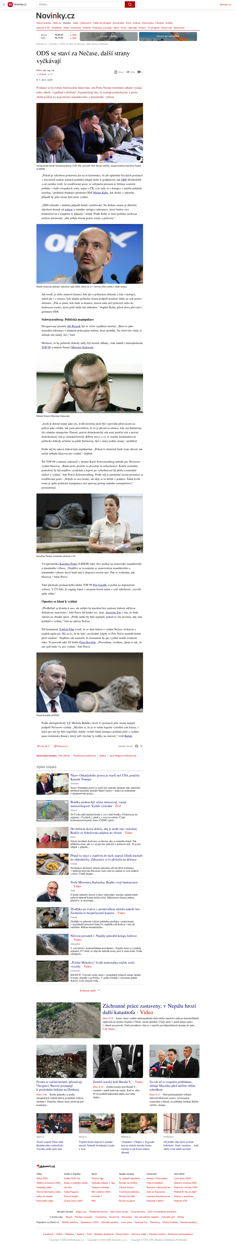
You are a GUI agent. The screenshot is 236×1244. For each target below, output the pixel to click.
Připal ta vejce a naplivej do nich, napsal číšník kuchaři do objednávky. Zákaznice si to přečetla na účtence (106, 857)
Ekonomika (147, 23)
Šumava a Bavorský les (158, 1187)
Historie (87, 27)
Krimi (128, 23)
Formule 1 (97, 1196)
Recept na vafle (127, 1196)
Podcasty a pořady (102, 27)
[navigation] (3, 4)
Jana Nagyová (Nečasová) (122, 755)
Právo (39, 70)
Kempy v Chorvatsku (157, 1178)
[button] (89, 133)
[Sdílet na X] (141, 746)
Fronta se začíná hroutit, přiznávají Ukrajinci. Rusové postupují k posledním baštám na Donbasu (59, 1086)
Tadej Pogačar (71, 1192)
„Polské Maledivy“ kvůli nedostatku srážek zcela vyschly (102, 964)
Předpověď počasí (98, 1211)
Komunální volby (44, 1200)
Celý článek (109, 1028)
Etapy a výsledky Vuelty (76, 1183)
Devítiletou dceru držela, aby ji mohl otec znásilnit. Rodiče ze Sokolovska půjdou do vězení (104, 831)
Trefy (72, 890)
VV (69, 723)
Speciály (132, 27)
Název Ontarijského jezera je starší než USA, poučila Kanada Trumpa (104, 777)
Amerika (74, 784)
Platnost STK (180, 1200)
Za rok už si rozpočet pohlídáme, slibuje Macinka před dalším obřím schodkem (172, 1086)
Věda (66, 27)
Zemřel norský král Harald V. (112, 1082)
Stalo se (57, 23)
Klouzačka (127, 1217)
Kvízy (123, 27)
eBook (121, 71)
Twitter (59, 1234)
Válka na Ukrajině (102, 23)
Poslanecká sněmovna (84, 755)
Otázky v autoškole (183, 1196)
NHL (94, 1200)
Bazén (69, 1217)
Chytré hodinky (170, 1222)
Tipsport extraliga (100, 1187)
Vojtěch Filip (66, 629)
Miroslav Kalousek (82, 347)
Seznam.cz (225, 4)
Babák (128, 736)
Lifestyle (159, 23)
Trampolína (101, 1217)
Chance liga (98, 1178)
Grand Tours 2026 (73, 1200)
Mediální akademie (104, 1234)
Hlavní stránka (43, 23)
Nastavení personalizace (180, 1234)
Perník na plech (127, 1200)
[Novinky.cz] (55, 16)
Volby (75, 23)
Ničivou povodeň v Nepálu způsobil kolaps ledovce (103, 936)
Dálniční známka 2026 (185, 1183)
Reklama (69, 1234)
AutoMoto (57, 27)
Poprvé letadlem (155, 1183)
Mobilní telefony (70, 1222)
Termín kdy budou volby (48, 1192)
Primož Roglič (71, 1196)
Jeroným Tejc (113, 612)
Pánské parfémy (188, 1222)
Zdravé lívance (126, 1187)
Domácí (67, 23)
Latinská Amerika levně (158, 1196)
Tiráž (89, 1234)
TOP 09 (46, 347)
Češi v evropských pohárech (162, 1211)
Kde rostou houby (119, 1211)
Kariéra (80, 1234)
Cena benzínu (138, 1211)
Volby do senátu (44, 1196)
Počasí (142, 27)
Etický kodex (122, 1234)
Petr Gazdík (100, 585)
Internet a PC (43, 27)
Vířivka (180, 1217)
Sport (116, 27)
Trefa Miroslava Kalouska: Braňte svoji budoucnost (104, 882)
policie (69, 209)
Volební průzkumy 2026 (48, 1183)
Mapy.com (81, 1211)
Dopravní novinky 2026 (185, 1187)
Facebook (48, 1234)
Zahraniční (85, 23)
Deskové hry (141, 1222)
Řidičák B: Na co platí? (185, 1192)
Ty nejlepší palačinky (129, 1178)
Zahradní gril (168, 1217)
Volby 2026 (42, 1178)
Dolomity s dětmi (155, 1200)
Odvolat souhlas (157, 1234)
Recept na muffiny (128, 1183)
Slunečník (114, 1217)
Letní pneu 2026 (182, 1178)
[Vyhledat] (130, 4)
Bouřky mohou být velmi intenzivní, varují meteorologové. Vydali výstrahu (98, 804)
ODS (124, 179)
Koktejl (169, 23)
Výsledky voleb (44, 1187)
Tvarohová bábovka (129, 1192)
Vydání (102, 755)
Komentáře (118, 23)
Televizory (155, 1222)
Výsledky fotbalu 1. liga (103, 1183)
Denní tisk (167, 27)
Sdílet (132, 71)
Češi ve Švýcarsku (156, 1192)
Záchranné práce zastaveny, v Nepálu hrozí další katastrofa (149, 1009)
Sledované (179, 27)
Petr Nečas (64, 755)
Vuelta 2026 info (72, 1178)
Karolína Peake (68, 564)
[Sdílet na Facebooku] (136, 746)
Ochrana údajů (138, 1234)
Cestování (76, 27)
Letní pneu (126, 1222)
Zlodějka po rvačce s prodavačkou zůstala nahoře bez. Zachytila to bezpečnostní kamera (105, 911)
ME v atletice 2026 (101, 1192)
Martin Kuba (100, 192)
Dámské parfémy (110, 1222)
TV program (154, 27)
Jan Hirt (68, 1187)
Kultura (136, 23)
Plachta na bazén (83, 1217)
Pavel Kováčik (87, 642)
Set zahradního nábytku (147, 1217)
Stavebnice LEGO (90, 1222)
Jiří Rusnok (74, 326)
